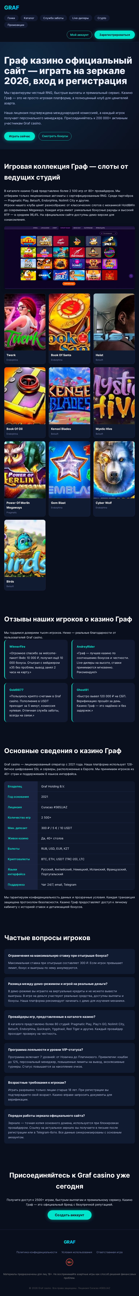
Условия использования (77, 1252)
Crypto (102, 18)
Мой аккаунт (79, 35)
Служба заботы (53, 18)
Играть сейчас (19, 136)
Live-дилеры (80, 18)
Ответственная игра (109, 1252)
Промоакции (16, 24)
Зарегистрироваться (114, 35)
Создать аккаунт (69, 1215)
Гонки (11, 18)
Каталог (29, 18)
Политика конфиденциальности (36, 1252)
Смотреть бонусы (55, 136)
